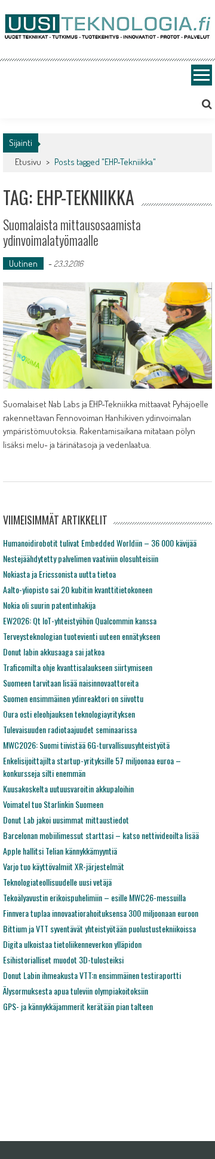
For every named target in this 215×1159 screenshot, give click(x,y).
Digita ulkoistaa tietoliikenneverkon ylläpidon (72, 944)
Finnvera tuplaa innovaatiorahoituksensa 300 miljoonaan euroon (100, 913)
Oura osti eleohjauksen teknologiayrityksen (69, 713)
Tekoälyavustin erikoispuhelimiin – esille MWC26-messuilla (94, 897)
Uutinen (23, 263)
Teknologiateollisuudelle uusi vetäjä (57, 882)
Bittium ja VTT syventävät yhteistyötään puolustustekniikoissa (99, 928)
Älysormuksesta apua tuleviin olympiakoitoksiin (75, 990)
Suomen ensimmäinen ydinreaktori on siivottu (73, 698)
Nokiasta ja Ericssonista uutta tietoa (59, 574)
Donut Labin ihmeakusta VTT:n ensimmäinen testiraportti (92, 975)
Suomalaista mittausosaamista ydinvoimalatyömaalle (72, 232)
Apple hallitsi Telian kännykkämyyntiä (60, 850)
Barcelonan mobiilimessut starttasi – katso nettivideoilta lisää (101, 835)
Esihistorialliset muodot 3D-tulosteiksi (63, 959)
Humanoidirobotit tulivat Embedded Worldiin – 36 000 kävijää (99, 542)
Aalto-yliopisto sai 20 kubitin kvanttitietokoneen (77, 589)
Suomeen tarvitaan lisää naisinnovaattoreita (71, 682)
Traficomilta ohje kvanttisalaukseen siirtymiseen (77, 667)
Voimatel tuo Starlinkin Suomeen (53, 804)
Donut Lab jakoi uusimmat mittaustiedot (66, 819)
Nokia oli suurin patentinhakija (49, 605)
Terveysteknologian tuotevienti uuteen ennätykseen (81, 636)
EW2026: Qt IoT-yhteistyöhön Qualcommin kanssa (79, 620)
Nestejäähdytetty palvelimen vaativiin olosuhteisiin (80, 558)
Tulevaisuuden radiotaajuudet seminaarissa (70, 729)
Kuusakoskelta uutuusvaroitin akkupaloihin (68, 788)
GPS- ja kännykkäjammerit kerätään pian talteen (78, 1006)
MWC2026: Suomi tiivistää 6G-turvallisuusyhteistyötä (86, 745)
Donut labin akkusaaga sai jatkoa (54, 651)
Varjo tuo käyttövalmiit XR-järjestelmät (63, 866)
